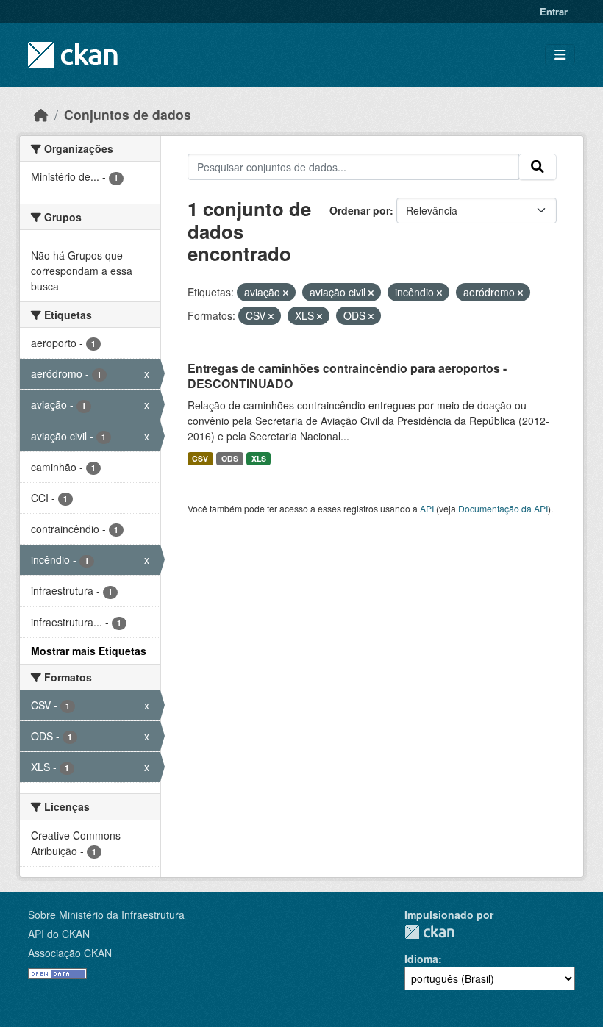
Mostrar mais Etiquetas (88, 650)
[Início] (41, 114)
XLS (258, 458)
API (427, 508)
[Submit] (537, 167)
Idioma (421, 958)
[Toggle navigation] (560, 54)
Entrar (554, 11)
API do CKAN (59, 933)
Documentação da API (503, 508)
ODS (229, 458)
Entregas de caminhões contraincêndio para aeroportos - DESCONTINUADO (347, 375)
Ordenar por (359, 210)
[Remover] (285, 292)
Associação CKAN (70, 952)
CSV (200, 458)
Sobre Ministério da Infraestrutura (106, 914)
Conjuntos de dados (127, 114)
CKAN (429, 932)
